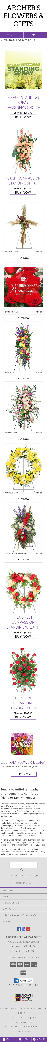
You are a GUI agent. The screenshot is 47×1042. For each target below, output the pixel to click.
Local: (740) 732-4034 (23, 951)
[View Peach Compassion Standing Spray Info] (23, 151)
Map (24, 1039)
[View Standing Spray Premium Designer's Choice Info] (23, 287)
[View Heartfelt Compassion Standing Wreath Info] (23, 589)
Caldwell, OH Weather (17, 1017)
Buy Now (23, 116)
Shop (13, 35)
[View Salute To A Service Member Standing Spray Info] (23, 528)
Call (8, 1039)
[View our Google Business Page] (23, 930)
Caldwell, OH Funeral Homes (15, 1008)
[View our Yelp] (28, 930)
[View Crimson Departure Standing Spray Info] (23, 670)
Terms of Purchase (31, 1027)
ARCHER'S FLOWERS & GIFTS (24, 16)
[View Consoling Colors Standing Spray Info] (23, 347)
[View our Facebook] (19, 930)
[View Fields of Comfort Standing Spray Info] (23, 226)
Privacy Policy (11, 1027)
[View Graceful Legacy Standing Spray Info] (23, 407)
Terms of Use (23, 1031)
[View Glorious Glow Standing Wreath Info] (23, 468)
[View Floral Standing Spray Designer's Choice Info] (23, 70)
